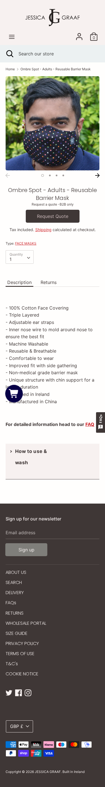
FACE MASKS (25, 243)
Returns (49, 282)
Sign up (26, 550)
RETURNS (15, 613)
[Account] (79, 34)
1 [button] (42, 175)
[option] (52, 123)
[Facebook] (18, 692)
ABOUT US (16, 572)
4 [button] (63, 175)
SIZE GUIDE (16, 633)
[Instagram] (28, 692)
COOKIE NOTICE (22, 674)
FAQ (89, 424)
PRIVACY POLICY (22, 643)
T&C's (12, 663)
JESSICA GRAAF (48, 772)
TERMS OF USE (20, 653)
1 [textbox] (10, 259)
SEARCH (14, 582)
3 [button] (56, 175)
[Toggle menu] (12, 36)
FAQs (11, 602)
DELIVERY (15, 592)
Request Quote (52, 216)
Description (19, 282)
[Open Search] (9, 54)
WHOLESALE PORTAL (26, 623)
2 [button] (50, 175)
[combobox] (20, 257)
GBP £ (16, 726)
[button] (14, 393)
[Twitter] (9, 692)
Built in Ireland (73, 772)
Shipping (43, 229)
